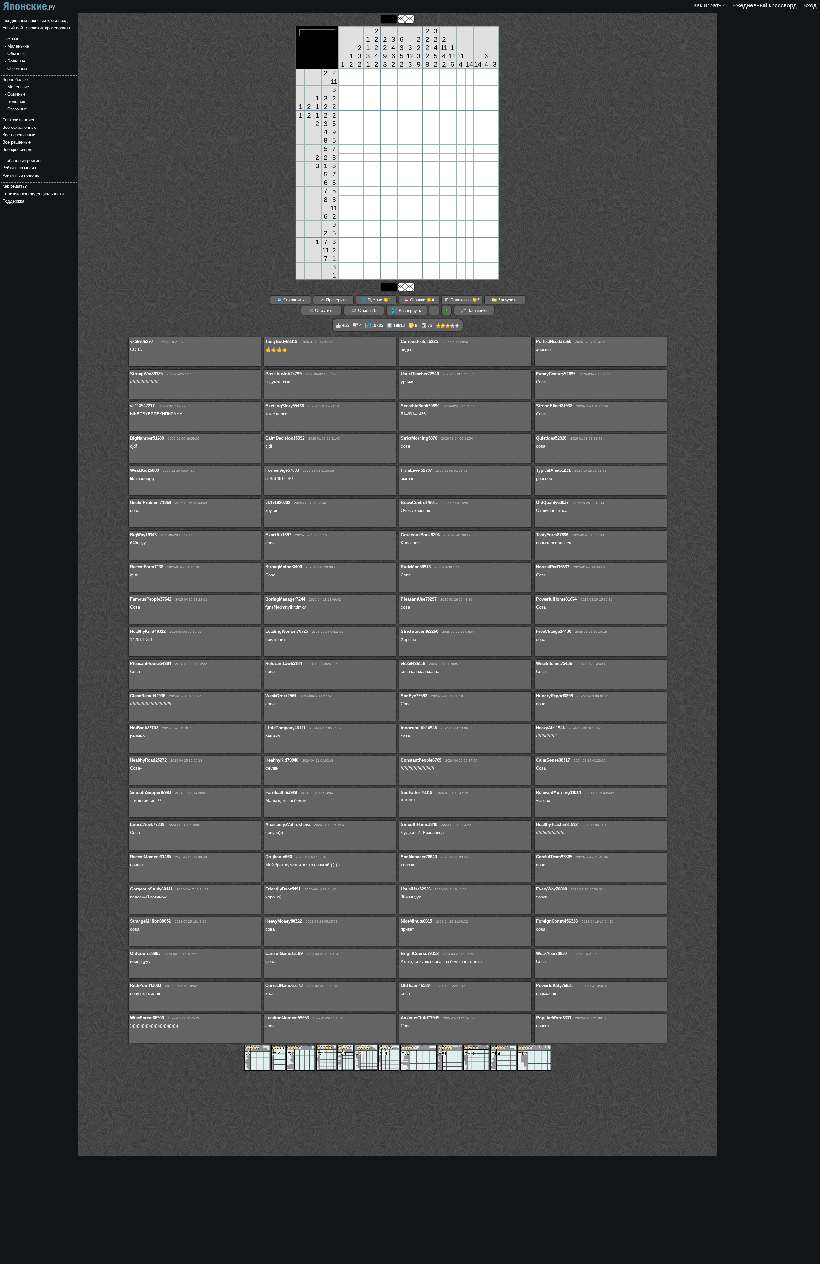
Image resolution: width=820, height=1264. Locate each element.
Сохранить (293, 300)
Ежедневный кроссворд (764, 5)
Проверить (336, 300)
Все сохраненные (19, 127)
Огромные (17, 68)
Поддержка (13, 201)
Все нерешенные (18, 134)
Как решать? (14, 186)
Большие (16, 61)
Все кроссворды (18, 149)
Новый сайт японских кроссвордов (36, 27)
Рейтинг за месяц (19, 168)
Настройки (476, 310)
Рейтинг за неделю (20, 175)
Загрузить (507, 300)
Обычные (16, 53)
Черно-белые (15, 79)
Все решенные (16, 142)
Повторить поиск (18, 120)
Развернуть (409, 310)
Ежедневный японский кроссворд (35, 20)
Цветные (10, 38)
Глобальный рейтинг (22, 160)
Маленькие (18, 46)
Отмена (366, 310)
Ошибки (421, 300)
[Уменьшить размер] (434, 310)
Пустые (378, 300)
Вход (810, 5)
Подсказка (464, 300)
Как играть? (709, 5)
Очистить (323, 310)
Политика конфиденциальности (33, 193)
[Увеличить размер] (446, 310)
